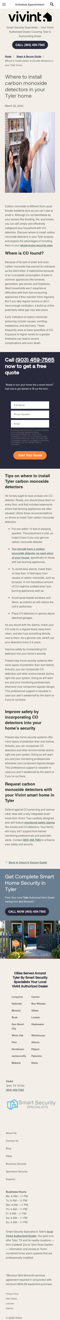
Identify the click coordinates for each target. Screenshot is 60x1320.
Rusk (15, 1017)
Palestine (36, 1056)
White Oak (17, 1035)
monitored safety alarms (39, 822)
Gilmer (35, 1010)
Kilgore (35, 1049)
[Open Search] (52, 4)
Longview (17, 996)
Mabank (16, 1062)
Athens (35, 1042)
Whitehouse (38, 1035)
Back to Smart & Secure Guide (28, 862)
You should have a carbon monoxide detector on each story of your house (33, 553)
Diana (34, 1062)
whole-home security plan (36, 245)
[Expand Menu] (35, 23)
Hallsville (17, 1003)
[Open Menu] (4, 4)
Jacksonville (19, 1056)
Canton (35, 996)
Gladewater (37, 1024)
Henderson (18, 1049)
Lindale (35, 1017)
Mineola (16, 1010)
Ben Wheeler (38, 1003)
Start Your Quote (30, 455)
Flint (14, 1042)
